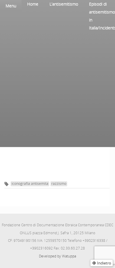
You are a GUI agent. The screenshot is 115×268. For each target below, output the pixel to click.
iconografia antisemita (30, 183)
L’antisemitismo (64, 4)
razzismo (58, 183)
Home (32, 4)
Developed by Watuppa (57, 256)
